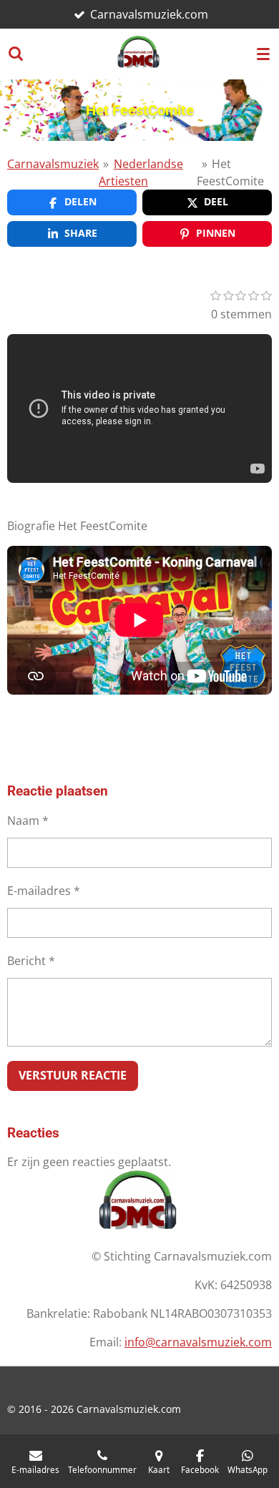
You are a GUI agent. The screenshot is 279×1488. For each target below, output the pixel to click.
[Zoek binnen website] (15, 54)
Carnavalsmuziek (53, 164)
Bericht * (31, 961)
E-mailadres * (43, 891)
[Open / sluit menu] (263, 54)
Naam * (28, 820)
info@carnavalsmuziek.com (198, 1342)
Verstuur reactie (73, 1075)
